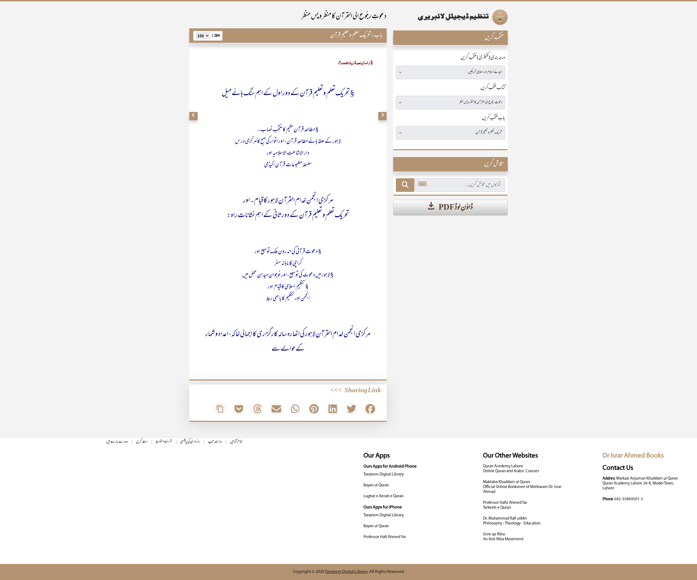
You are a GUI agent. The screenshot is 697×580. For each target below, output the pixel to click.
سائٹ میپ (215, 442)
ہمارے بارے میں (117, 442)
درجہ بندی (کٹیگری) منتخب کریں (483, 58)
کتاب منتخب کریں (493, 88)
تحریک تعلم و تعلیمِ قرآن (350, 35)
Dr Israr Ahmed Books (633, 455)
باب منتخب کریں (493, 118)
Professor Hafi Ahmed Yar (384, 537)
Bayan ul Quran (376, 485)
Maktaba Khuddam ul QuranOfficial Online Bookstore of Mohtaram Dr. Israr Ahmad (522, 487)
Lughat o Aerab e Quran (383, 496)
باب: (377, 35)
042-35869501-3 (628, 499)
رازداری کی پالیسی (190, 442)
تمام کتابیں (236, 442)
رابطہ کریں (142, 442)
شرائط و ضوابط (164, 442)
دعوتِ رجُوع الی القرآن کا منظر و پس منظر (344, 17)
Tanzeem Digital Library (383, 474)
